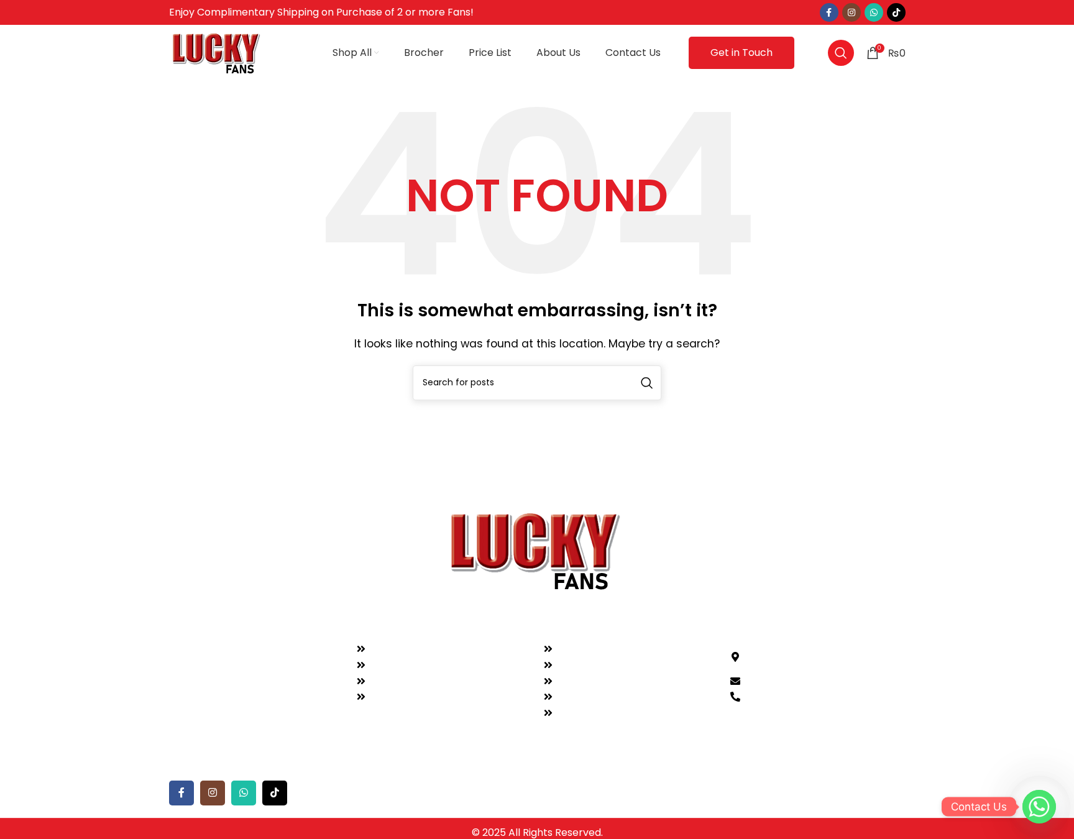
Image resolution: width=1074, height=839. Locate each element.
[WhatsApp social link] (874, 12)
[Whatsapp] (1039, 806)
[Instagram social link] (851, 12)
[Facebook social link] (829, 12)
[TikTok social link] (896, 12)
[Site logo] (217, 52)
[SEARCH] (647, 382)
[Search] (841, 52)
